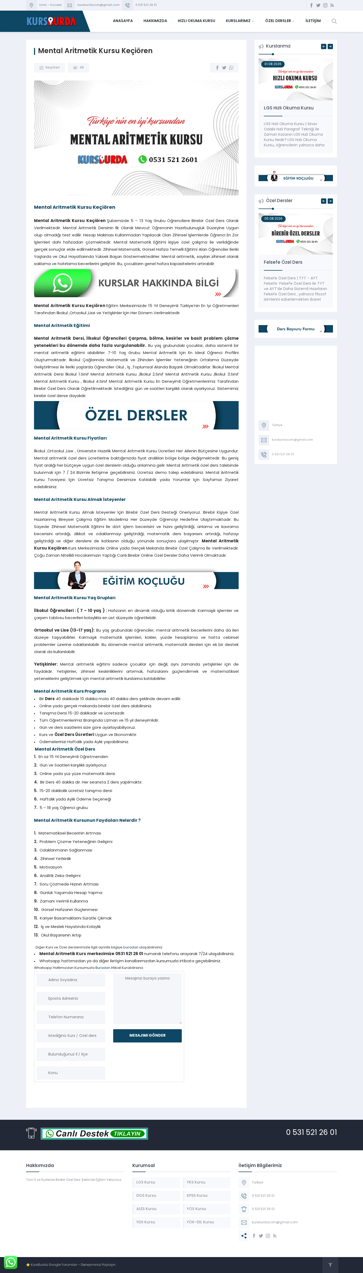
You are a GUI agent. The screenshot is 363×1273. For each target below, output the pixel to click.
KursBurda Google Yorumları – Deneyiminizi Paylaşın (73, 1265)
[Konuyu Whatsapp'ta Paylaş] (231, 68)
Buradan (102, 968)
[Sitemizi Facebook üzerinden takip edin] (311, 5)
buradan (130, 947)
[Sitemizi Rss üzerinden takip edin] (332, 5)
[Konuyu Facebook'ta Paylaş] (217, 68)
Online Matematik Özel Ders (295, 262)
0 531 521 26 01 (146, 5)
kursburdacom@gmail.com (99, 5)
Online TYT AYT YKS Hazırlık (293, 108)
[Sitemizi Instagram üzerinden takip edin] (325, 5)
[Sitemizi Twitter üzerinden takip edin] (318, 5)
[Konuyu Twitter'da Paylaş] (224, 68)
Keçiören (53, 67)
